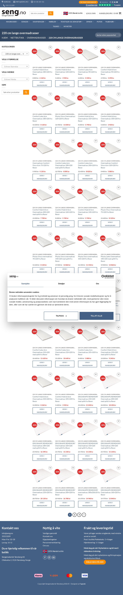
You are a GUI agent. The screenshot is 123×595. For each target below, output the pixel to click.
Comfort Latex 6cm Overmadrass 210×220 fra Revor (65, 352)
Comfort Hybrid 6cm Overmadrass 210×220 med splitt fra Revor (109, 352)
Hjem (5, 37)
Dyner (89, 22)
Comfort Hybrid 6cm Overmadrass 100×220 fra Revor (110, 118)
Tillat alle (96, 316)
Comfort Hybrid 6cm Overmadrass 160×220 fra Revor (65, 212)
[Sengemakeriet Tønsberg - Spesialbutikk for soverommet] (14, 13)
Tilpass (60, 316)
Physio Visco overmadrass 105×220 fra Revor (88, 257)
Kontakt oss (48, 536)
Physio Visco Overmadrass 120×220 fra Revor (65, 117)
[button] (91, 13)
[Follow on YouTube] (117, 2)
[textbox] (14, 66)
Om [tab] (97, 284)
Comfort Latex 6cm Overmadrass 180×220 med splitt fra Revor (63, 165)
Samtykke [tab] (25, 284)
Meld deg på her (94, 562)
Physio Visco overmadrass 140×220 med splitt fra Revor (65, 258)
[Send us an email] (114, 2)
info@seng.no (7, 533)
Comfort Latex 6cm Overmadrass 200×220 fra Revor (88, 165)
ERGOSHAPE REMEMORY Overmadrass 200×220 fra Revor (65, 492)
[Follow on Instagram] (112, 2)
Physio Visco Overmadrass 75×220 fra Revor (111, 211)
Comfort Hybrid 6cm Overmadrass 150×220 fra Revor (88, 118)
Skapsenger (38, 22)
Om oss (46, 545)
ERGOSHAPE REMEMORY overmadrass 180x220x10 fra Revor (89, 492)
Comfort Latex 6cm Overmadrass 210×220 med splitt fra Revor (41, 352)
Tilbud (56, 26)
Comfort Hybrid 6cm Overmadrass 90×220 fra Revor (110, 72)
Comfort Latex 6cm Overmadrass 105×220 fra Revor (88, 352)
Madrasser (11, 22)
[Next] (84, 515)
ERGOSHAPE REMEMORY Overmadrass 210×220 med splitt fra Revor (88, 399)
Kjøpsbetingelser (50, 539)
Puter (99, 22)
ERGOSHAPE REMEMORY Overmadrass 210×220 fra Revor (42, 492)
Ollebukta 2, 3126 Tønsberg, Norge (16, 560)
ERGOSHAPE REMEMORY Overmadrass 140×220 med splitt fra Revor (111, 445)
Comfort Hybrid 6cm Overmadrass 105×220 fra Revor (65, 399)
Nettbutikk (17, 37)
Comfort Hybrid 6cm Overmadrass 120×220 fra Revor (65, 72)
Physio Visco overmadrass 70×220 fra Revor (42, 257)
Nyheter (68, 26)
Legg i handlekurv (42, 83)
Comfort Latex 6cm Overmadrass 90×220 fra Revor (87, 72)
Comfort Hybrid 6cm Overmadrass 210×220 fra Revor (42, 399)
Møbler (52, 22)
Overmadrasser (36, 37)
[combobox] (15, 53)
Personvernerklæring (51, 542)
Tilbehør (109, 22)
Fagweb (83, 584)
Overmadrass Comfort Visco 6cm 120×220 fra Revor (109, 165)
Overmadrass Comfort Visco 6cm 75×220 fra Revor (41, 165)
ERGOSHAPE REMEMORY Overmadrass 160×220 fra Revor (111, 492)
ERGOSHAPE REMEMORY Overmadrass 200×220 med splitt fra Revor (111, 399)
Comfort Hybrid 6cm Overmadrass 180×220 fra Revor (42, 72)
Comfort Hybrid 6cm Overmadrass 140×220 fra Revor (88, 212)
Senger (24, 22)
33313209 (6, 536)
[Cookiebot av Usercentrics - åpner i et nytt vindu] (103, 277)
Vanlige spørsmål (50, 533)
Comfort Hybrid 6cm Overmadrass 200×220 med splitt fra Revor (41, 212)
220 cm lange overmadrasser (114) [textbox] (15, 54)
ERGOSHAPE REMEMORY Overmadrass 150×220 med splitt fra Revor (88, 445)
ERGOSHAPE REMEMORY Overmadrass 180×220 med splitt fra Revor (42, 445)
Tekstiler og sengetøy (71, 22)
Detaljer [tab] (61, 284)
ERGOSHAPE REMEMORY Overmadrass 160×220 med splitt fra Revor (65, 445)
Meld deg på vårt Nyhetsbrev (96, 548)
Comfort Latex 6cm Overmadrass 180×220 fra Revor (42, 118)
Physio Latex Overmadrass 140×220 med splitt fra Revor (110, 258)
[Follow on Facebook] (110, 2)
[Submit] (50, 13)
